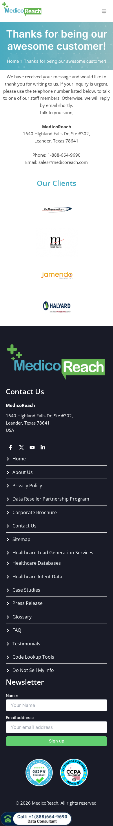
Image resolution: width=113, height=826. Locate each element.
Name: (12, 695)
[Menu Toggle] (104, 11)
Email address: (20, 717)
